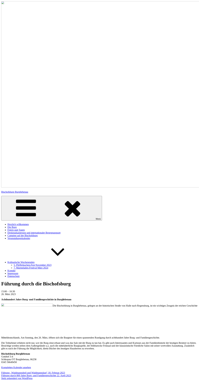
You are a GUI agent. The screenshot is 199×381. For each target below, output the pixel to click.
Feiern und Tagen (16, 230)
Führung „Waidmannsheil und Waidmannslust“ (33, 372)
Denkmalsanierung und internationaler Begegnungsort (33, 232)
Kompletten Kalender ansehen (16, 367)
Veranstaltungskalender (18, 238)
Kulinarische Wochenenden (21, 262)
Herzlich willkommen (18, 224)
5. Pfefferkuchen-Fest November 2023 (32, 265)
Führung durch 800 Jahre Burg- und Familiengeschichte (36, 375)
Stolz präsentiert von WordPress (16, 378)
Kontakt (11, 270)
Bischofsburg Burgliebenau (14, 192)
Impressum (12, 273)
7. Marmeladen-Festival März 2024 (31, 267)
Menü (98, 219)
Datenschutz (13, 276)
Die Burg (12, 227)
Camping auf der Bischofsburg (22, 235)
